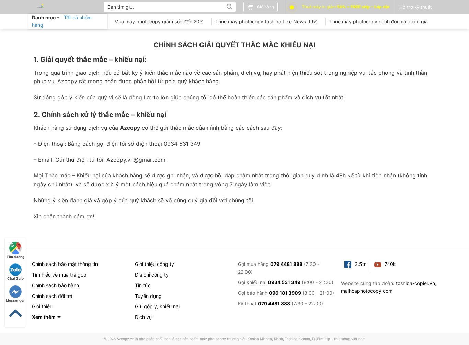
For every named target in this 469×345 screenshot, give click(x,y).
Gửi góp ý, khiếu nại (157, 306)
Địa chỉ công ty (152, 275)
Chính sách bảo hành (55, 285)
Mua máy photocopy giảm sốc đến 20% (158, 21)
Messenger (15, 300)
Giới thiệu (42, 306)
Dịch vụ (143, 317)
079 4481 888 (286, 264)
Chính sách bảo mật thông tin (65, 264)
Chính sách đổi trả (52, 296)
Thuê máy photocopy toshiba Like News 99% (266, 21)
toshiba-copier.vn (415, 283)
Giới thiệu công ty (154, 264)
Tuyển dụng (148, 296)
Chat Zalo (15, 278)
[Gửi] (229, 7)
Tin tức (143, 285)
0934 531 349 (284, 282)
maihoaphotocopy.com (366, 291)
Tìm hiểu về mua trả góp (59, 275)
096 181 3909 (285, 293)
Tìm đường (15, 257)
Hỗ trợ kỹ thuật (415, 7)
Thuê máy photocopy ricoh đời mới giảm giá (378, 21)
